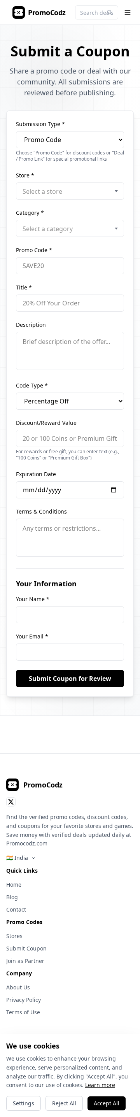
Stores (14, 936)
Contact (16, 909)
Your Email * (32, 636)
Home (13, 884)
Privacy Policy (23, 999)
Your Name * (32, 599)
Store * (25, 175)
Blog (12, 897)
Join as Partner (25, 960)
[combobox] (70, 191)
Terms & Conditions (41, 511)
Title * (24, 287)
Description (31, 324)
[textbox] (70, 191)
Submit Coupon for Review (70, 678)
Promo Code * (34, 250)
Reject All (64, 1103)
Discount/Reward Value (46, 422)
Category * (30, 212)
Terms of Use (23, 1012)
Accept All (106, 1103)
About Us (18, 987)
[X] (11, 802)
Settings (23, 1103)
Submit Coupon (26, 948)
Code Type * (32, 385)
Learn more (100, 1085)
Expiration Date (36, 474)
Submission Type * (40, 124)
